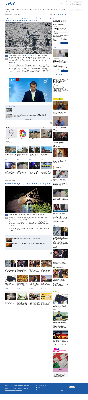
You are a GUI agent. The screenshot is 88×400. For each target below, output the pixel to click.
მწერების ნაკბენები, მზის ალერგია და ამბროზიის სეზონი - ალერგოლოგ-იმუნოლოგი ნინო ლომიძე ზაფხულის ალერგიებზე (22, 303)
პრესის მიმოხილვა (58, 74)
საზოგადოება (25, 9)
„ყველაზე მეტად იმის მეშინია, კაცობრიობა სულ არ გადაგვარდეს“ (60, 129)
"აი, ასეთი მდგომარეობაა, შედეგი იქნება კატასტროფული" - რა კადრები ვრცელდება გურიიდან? (22, 172)
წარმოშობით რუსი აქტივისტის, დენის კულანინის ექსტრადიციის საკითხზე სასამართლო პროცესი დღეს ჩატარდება (60, 38)
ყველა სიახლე (64, 42)
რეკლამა (26, 385)
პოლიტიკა (12, 9)
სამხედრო (53, 9)
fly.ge (6, 159)
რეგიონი (37, 9)
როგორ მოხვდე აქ (47, 127)
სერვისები (20, 385)
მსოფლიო (32, 9)
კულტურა (58, 9)
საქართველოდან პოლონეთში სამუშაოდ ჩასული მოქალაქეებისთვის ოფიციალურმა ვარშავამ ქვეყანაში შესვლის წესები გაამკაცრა (46, 287)
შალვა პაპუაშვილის (30, 55)
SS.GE (7, 127)
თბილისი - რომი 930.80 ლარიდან (45, 155)
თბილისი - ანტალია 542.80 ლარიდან (10, 155)
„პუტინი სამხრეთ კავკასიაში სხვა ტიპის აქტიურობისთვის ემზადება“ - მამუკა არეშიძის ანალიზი (59, 112)
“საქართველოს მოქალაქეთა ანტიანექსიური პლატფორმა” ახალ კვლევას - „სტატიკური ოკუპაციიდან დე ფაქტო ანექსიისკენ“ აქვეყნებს (60, 21)
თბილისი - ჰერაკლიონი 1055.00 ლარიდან (22, 155)
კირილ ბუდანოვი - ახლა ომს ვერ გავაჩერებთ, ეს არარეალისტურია (26, 238)
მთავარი (7, 9)
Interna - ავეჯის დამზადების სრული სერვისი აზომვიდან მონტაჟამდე (10, 302)
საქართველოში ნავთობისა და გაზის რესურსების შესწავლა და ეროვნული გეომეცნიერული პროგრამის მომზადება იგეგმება (60, 342)
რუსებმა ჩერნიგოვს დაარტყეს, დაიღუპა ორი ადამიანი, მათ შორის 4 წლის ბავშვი (29, 243)
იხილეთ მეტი (28, 119)
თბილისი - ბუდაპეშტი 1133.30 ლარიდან (33, 155)
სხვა (7, 11)
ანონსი (63, 9)
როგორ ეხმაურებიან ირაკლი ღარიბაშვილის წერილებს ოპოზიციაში (34, 284)
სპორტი (47, 9)
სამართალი (18, 9)
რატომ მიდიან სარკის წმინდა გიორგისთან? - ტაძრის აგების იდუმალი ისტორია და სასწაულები (60, 160)
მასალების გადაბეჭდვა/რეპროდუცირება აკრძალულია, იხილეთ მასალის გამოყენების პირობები (16, 389)
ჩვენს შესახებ (14, 385)
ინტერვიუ (55, 47)
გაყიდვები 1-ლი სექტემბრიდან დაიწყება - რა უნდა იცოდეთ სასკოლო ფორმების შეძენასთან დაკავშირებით (10, 286)
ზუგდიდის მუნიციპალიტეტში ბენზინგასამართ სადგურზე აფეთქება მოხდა (60, 30)
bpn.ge (62, 1)
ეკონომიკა (42, 9)
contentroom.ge (8, 306)
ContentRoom (48, 291)
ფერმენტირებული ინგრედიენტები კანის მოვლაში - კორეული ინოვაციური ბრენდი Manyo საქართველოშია (46, 303)
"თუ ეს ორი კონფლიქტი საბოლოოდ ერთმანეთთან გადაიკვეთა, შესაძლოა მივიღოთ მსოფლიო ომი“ (59, 144)
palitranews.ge (31, 288)
